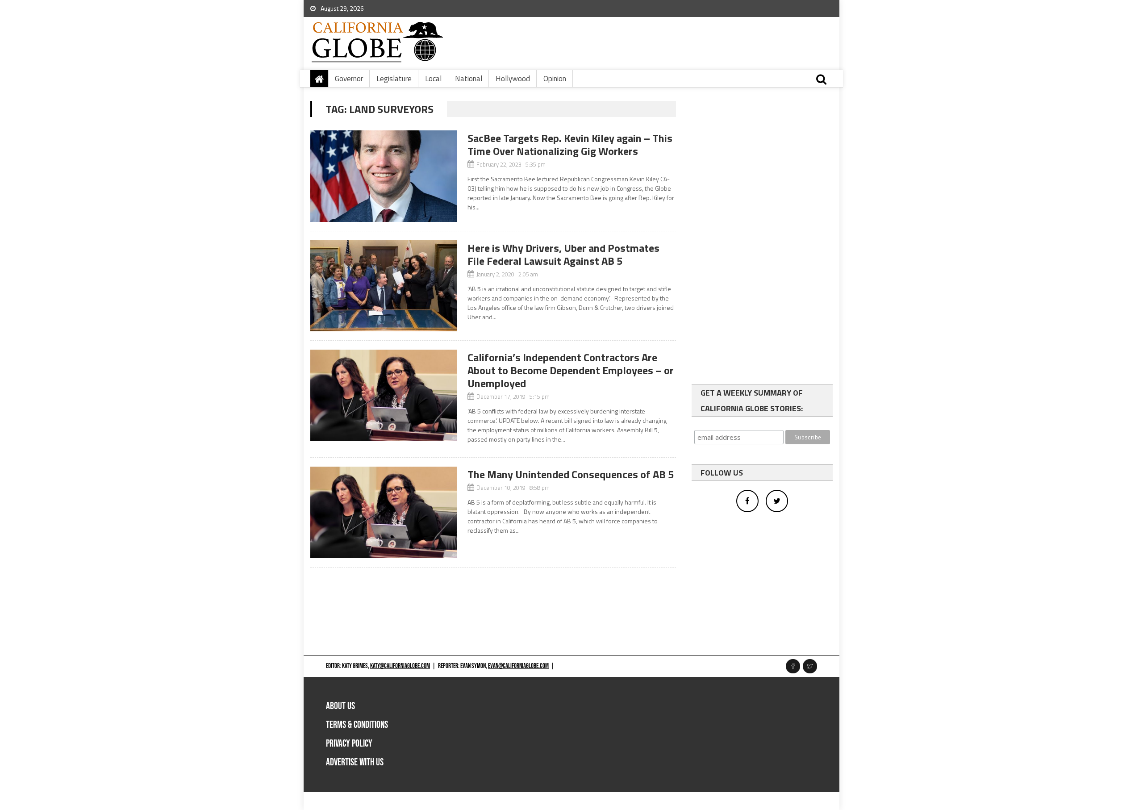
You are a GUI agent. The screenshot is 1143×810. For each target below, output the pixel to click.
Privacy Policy (349, 744)
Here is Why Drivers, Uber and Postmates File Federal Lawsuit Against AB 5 (563, 254)
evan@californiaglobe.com (518, 666)
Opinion (554, 78)
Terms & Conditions (357, 725)
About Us (340, 706)
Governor (349, 78)
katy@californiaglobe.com (400, 666)
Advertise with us (355, 762)
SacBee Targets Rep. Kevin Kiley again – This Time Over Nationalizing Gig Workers (569, 144)
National (468, 78)
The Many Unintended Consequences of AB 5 (570, 474)
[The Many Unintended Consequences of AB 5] (383, 512)
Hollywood (513, 78)
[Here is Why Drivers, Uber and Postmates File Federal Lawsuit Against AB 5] (383, 286)
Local (433, 78)
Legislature (394, 78)
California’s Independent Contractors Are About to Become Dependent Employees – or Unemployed (570, 370)
